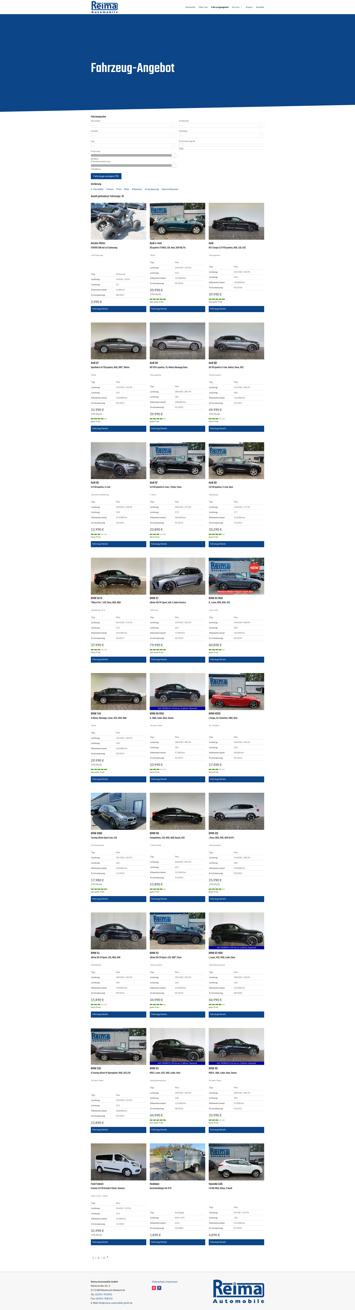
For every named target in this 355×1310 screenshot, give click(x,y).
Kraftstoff (183, 121)
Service (236, 7)
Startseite (190, 7)
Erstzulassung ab (187, 141)
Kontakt (260, 7)
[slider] (174, 155)
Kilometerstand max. (101, 161)
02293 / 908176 (104, 1298)
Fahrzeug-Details (100, 308)
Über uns (203, 7)
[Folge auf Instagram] (154, 1288)
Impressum (172, 1281)
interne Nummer (170, 189)
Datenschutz (158, 1281)
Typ (92, 141)
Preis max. (96, 151)
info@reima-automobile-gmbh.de (116, 1302)
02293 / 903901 (103, 1294)
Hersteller (95, 121)
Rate (126, 189)
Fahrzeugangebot (220, 7)
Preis (118, 189)
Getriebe (183, 131)
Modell (94, 131)
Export (249, 7)
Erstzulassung (152, 189)
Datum (110, 189)
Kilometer (137, 189)
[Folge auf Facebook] (159, 1288)
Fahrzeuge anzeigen (106, 176)
